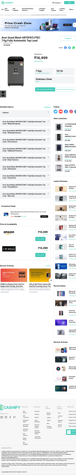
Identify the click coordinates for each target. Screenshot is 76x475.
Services (25, 407)
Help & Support (59, 407)
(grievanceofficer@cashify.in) (9, 457)
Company (37, 407)
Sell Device (48, 407)
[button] (69, 2)
